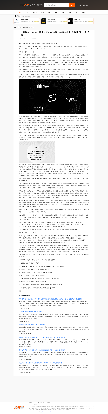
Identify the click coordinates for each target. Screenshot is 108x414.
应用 (49, 12)
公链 (26, 12)
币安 (76, 12)
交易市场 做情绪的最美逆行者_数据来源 (32, 311)
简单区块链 (39, 412)
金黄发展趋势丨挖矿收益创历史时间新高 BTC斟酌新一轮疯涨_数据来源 (42, 350)
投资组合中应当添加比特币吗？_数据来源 (32, 324)
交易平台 (34, 12)
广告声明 (47, 402)
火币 (70, 12)
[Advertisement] (54, 388)
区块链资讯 (26, 27)
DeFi (56, 12)
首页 (20, 12)
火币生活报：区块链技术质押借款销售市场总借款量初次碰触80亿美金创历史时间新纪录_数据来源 (50, 299)
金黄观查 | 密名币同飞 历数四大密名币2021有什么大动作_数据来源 (40, 363)
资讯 (42, 12)
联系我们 (31, 402)
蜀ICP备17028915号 (46, 412)
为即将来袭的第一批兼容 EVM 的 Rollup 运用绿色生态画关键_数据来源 (42, 337)
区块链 (20, 27)
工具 (63, 12)
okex (83, 12)
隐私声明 (39, 402)
